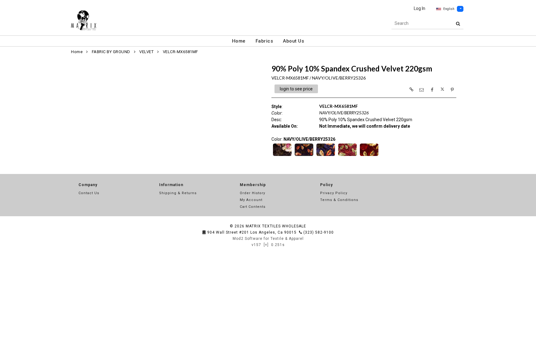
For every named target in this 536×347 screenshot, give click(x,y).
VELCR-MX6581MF (180, 51)
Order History (252, 193)
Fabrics (264, 41)
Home (239, 41)
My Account (251, 200)
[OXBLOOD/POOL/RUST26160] (369, 155)
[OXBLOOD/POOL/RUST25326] (347, 155)
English (448, 9)
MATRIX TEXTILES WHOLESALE (276, 226)
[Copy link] (411, 89)
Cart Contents (253, 207)
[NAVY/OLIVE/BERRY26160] (326, 155)
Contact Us (88, 193)
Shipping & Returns (178, 193)
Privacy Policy (333, 193)
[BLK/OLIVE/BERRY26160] (282, 155)
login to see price (296, 88)
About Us (293, 41)
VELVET (146, 51)
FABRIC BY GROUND (111, 51)
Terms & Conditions (339, 200)
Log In (419, 8)
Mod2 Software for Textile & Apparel (268, 238)
